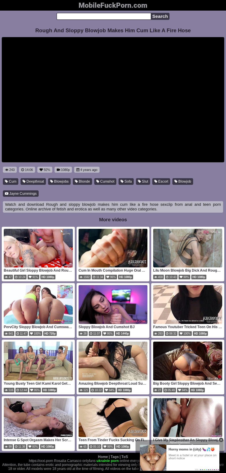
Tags (115, 457)
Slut (144, 181)
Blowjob (184, 181)
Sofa (128, 181)
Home (103, 457)
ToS (124, 457)
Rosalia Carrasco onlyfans (75, 461)
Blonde (84, 181)
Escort (162, 181)
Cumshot (106, 181)
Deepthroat (35, 181)
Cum (12, 181)
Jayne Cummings (22, 193)
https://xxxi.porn (41, 461)
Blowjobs (61, 181)
